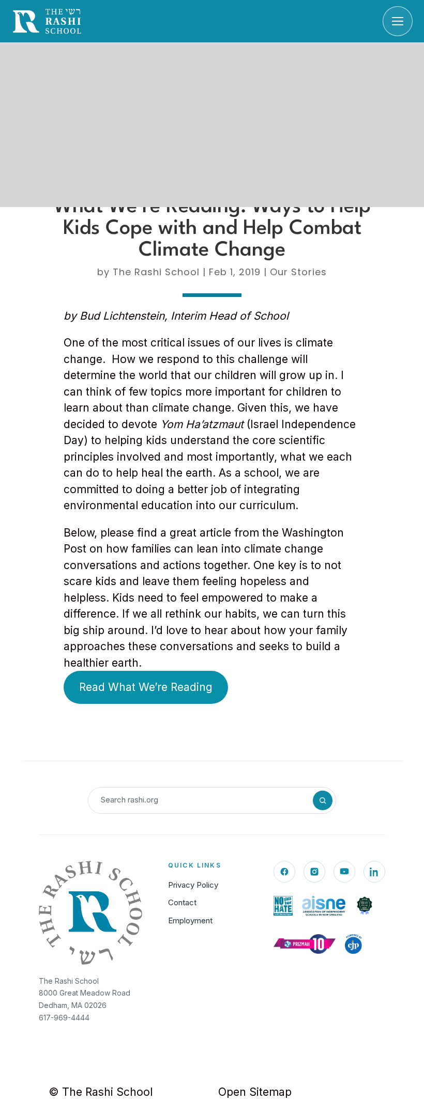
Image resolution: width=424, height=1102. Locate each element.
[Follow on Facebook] (284, 872)
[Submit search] (322, 800)
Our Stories (298, 271)
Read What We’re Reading (146, 687)
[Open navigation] (398, 21)
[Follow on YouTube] (344, 872)
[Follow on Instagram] (314, 872)
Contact (182, 902)
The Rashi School (156, 271)
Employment (190, 920)
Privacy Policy (193, 885)
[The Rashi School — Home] (47, 21)
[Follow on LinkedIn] (374, 872)
